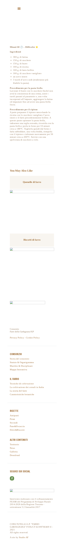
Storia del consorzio (19, 359)
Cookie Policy (33, 337)
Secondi (14, 422)
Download (15, 455)
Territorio (14, 444)
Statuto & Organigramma (22, 362)
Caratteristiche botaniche (22, 394)
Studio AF (24, 537)
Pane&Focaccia (17, 426)
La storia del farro (18, 391)
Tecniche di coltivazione (22, 383)
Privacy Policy (17, 337)
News (12, 448)
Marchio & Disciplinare (21, 366)
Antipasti (14, 415)
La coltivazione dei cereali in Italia (27, 387)
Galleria (14, 451)
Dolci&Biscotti (17, 430)
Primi (12, 419)
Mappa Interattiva (18, 369)
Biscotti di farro (32, 239)
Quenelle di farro (32, 182)
